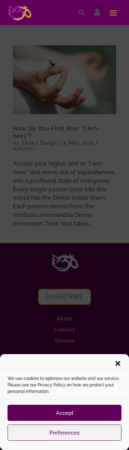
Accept (64, 413)
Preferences (64, 433)
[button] (117, 363)
